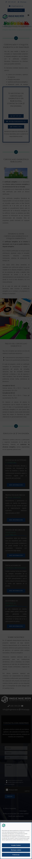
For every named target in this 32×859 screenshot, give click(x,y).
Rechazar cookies (16, 850)
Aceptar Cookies (16, 845)
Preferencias (16, 854)
